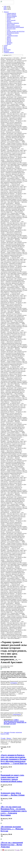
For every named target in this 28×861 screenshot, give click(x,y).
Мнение (9, 39)
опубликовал (13, 682)
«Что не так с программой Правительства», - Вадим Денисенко (12, 844)
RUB (5, 9)
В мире (9, 19)
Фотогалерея (7, 49)
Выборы (9, 21)
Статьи (5, 45)
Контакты (6, 51)
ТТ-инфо (17, 850)
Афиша (9, 37)
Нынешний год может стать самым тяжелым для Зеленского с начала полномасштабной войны (12, 778)
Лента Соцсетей (11, 20)
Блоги (5, 46)
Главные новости (11, 13)
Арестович (7, 732)
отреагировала (17, 714)
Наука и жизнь (11, 24)
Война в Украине (11, 14)
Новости (6, 12)
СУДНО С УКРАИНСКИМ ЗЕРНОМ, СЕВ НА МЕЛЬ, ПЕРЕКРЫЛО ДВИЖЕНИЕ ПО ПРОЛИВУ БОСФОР (15, 722)
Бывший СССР (11, 17)
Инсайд (9, 44)
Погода (9, 38)
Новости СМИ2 (5, 733)
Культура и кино (11, 28)
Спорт (8, 30)
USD (5, 6)
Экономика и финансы (13, 23)
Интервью (9, 42)
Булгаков (12, 732)
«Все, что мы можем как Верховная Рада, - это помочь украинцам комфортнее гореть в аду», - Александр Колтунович (14, 811)
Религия (9, 34)
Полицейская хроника (13, 32)
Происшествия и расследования (15, 27)
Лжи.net (9, 41)
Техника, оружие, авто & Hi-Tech (15, 31)
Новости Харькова (12, 16)
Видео (5, 48)
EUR (5, 7)
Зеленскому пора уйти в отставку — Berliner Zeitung (12, 794)
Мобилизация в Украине (13, 25)
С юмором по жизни (12, 35)
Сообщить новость (9, 52)
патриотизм (19, 732)
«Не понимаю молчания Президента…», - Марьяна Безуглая (12, 829)
